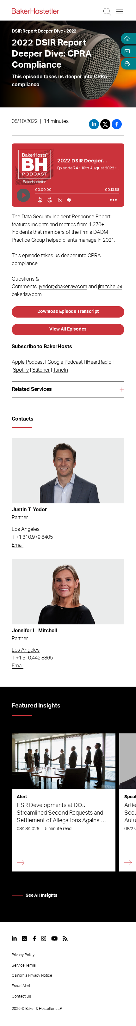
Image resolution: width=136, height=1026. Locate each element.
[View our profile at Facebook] (34, 938)
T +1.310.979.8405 (32, 537)
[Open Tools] (126, 64)
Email (17, 545)
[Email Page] (126, 51)
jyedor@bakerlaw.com (63, 286)
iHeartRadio (98, 362)
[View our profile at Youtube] (54, 938)
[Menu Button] (120, 11)
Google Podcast (65, 362)
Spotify (21, 370)
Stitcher (41, 370)
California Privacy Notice (32, 975)
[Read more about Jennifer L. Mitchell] (68, 591)
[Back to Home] (35, 11)
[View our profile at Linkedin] (14, 938)
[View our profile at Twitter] (25, 938)
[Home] (126, 38)
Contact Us (21, 996)
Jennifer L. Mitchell (34, 630)
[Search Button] (107, 11)
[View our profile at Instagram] (43, 938)
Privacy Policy (23, 955)
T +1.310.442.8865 (32, 657)
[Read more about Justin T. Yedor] (68, 470)
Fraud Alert (21, 986)
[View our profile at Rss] (65, 938)
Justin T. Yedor (29, 509)
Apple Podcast (28, 362)
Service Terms (24, 965)
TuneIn (60, 370)
